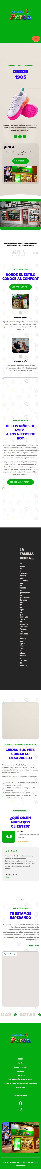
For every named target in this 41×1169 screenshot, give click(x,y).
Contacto (20, 1075)
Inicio (20, 1063)
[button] (2, 214)
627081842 (20, 1087)
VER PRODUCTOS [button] (19, 287)
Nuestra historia (20, 1067)
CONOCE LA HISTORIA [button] (19, 482)
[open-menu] (36, 39)
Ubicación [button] (19, 161)
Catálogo (20, 1071)
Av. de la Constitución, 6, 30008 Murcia (20, 1083)
